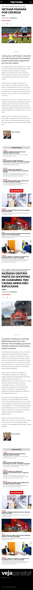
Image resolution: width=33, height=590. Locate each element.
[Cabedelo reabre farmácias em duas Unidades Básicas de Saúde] (16, 200)
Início (3, 6)
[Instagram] (4, 578)
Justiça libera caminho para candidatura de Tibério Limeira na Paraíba (16, 181)
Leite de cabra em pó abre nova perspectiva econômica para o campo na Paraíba (15, 171)
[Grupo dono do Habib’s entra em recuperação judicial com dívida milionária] (16, 223)
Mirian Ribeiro (6, 20)
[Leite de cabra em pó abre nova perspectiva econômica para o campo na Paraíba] (16, 246)
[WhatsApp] (10, 23)
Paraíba (5, 150)
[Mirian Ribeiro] (7, 135)
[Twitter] (6, 23)
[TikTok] (7, 578)
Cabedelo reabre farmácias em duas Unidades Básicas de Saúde (14, 152)
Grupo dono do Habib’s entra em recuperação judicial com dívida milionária (16, 161)
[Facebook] (3, 23)
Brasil (7, 6)
